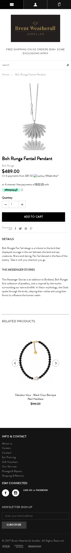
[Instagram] (15, 492)
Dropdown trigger (35, 4)
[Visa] (6, 546)
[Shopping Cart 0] (59, 4)
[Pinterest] (26, 228)
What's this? (51, 176)
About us (7, 443)
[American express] (19, 546)
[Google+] (31, 228)
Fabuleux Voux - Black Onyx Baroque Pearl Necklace (35, 397)
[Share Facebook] (15, 228)
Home (5, 74)
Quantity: (7, 198)
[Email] (10, 228)
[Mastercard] (34, 546)
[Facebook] (5, 492)
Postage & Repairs (12, 471)
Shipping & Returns (13, 476)
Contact (6, 453)
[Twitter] (20, 228)
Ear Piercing (9, 457)
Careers (6, 448)
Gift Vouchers (10, 462)
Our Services (9, 466)
